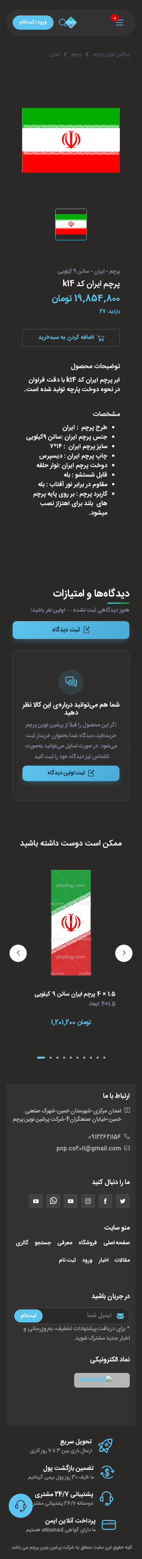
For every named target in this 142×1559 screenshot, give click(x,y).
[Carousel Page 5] (71, 1058)
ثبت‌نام (28, 1316)
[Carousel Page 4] (64, 1058)
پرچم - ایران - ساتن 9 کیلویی (88, 272)
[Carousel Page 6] (77, 1058)
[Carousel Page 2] (51, 1058)
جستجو (43, 1243)
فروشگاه (87, 1243)
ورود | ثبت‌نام (33, 22)
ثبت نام (67, 1261)
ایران (55, 54)
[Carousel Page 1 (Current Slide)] (41, 1058)
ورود (87, 1261)
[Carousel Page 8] (91, 1058)
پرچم (76, 54)
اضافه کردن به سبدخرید (66, 338)
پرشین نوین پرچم (111, 54)
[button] (102, 1380)
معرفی (64, 1243)
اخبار (103, 1261)
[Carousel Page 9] (98, 1058)
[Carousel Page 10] (104, 1058)
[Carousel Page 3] (57, 1058)
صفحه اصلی (116, 1243)
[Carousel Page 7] (84, 1058)
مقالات (122, 1261)
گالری (22, 1243)
